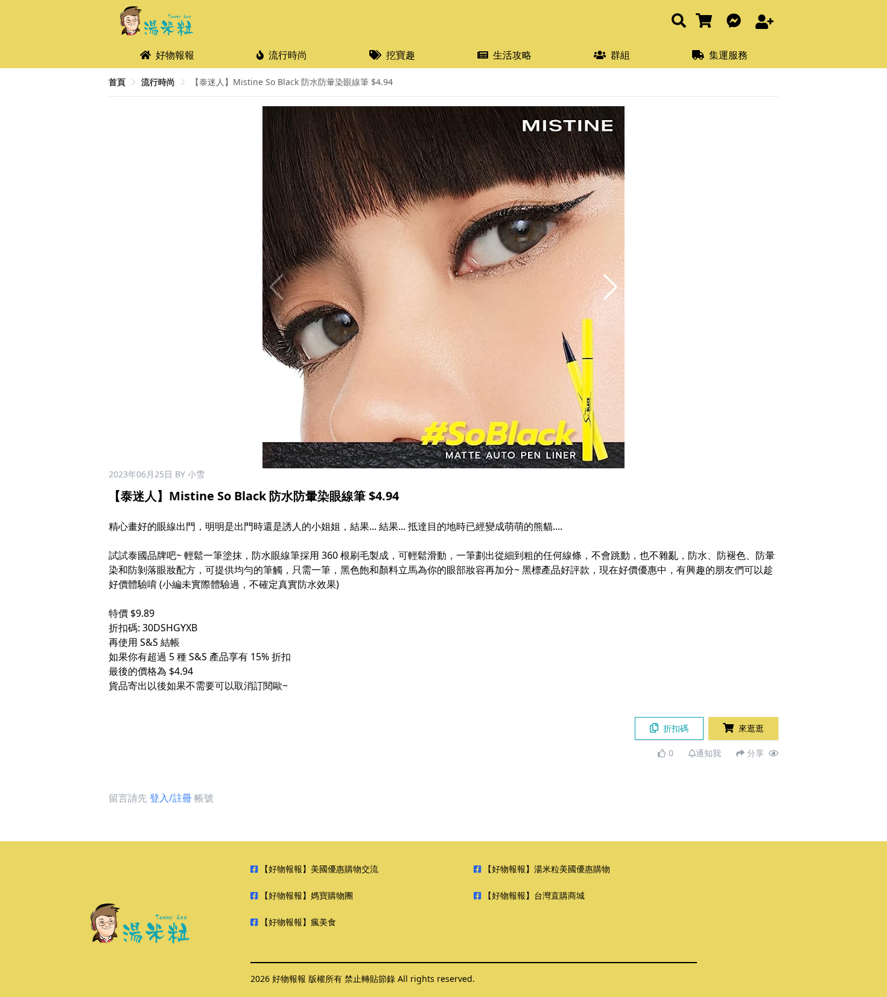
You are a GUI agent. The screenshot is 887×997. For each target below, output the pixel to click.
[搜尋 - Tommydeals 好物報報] (679, 21)
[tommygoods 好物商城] (706, 21)
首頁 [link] (117, 82)
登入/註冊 (171, 797)
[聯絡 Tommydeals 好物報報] (736, 21)
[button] (610, 287)
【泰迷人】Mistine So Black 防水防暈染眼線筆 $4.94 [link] (292, 82)
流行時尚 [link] (158, 82)
